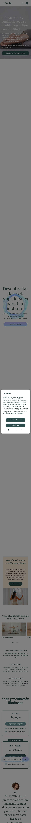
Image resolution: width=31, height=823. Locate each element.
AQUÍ (16, 406)
